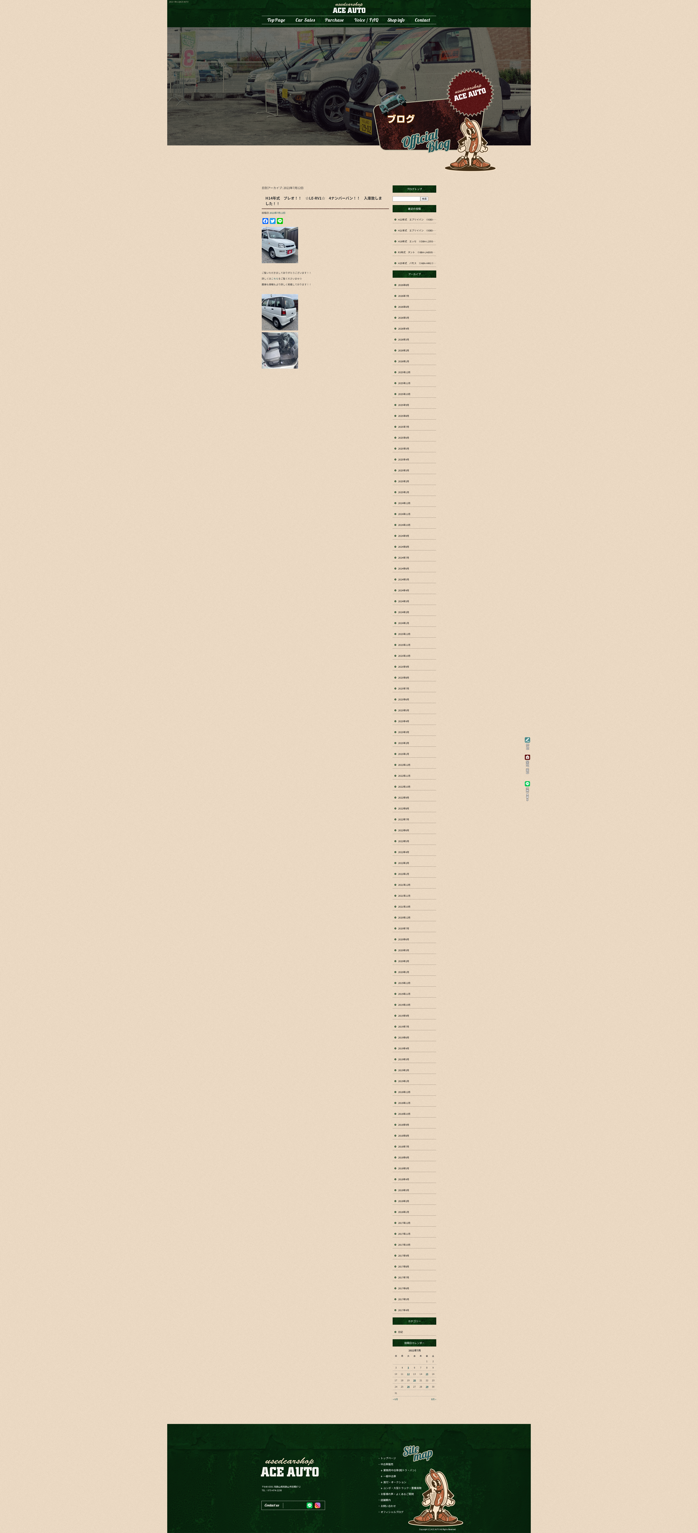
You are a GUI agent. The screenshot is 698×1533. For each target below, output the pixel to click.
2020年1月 (403, 972)
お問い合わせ (422, 20)
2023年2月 (403, 743)
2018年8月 (403, 1135)
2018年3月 (403, 1190)
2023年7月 (403, 688)
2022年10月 (404, 786)
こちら (274, 278)
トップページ (276, 20)
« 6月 (395, 1399)
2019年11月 (404, 994)
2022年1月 (403, 874)
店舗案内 (396, 20)
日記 (400, 1332)
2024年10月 (404, 525)
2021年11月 (404, 895)
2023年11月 (404, 645)
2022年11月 (404, 775)
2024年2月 (403, 612)
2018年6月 (403, 1157)
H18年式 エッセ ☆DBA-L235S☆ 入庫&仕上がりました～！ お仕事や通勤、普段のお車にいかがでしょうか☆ (417, 241)
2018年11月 (404, 1103)
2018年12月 (404, 1092)
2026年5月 (403, 317)
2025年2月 (403, 481)
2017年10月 (404, 1244)
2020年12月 (404, 917)
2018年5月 (403, 1168)
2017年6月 (403, 1288)
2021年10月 (404, 906)
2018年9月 (403, 1124)
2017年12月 (404, 1223)
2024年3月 (403, 601)
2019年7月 (403, 1026)
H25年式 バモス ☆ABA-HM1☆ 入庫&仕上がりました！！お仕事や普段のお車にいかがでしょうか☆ (417, 263)
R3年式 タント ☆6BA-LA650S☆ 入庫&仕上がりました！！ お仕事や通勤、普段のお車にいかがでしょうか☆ (417, 252)
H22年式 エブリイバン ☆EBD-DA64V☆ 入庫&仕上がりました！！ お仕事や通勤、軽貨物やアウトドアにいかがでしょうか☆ (417, 219)
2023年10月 (404, 655)
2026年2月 (403, 350)
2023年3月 (403, 732)
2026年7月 (403, 296)
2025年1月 (403, 492)
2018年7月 (403, 1146)
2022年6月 (403, 830)
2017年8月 (403, 1266)
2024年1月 (403, 623)
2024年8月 (403, 546)
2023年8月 (403, 677)
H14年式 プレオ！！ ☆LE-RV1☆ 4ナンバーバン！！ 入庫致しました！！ (323, 200)
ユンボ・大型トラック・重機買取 (334, 20)
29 (427, 1386)
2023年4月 (403, 721)
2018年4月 (403, 1179)
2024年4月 (403, 590)
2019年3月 (403, 1059)
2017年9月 (403, 1255)
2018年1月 (403, 1212)
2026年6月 (403, 306)
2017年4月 (403, 1310)
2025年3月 (403, 470)
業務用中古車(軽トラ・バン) (399, 1470)
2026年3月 (403, 339)
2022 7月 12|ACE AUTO (178, 1)
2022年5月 (403, 841)
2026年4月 (403, 328)
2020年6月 (403, 939)
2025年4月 (403, 459)
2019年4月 (403, 1048)
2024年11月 (404, 514)
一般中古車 (389, 1476)
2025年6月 (403, 437)
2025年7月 (403, 426)
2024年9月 (403, 535)
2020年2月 (403, 961)
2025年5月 (403, 448)
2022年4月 (403, 852)
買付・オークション (394, 1482)
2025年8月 (403, 416)
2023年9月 (403, 666)
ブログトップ (414, 189)
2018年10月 (404, 1113)
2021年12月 (404, 884)
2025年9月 (403, 405)
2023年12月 (404, 634)
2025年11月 (404, 383)
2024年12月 (404, 503)
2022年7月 (403, 819)
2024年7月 (403, 557)
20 (414, 1380)
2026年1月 (403, 361)
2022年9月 (403, 797)
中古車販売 (305, 20)
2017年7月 (403, 1277)
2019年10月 (404, 1004)
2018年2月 (403, 1201)
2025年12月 (404, 372)
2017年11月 (404, 1233)
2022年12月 (404, 764)
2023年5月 (403, 710)
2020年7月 (403, 928)
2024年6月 (403, 568)
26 (408, 1386)
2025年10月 (404, 394)
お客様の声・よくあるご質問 (366, 20)
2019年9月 (403, 1015)
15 (427, 1373)
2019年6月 (403, 1037)
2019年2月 (403, 1070)
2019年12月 (404, 983)
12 (408, 1373)
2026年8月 (403, 285)
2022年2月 (403, 863)
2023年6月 (403, 699)
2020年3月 (403, 950)
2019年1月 (403, 1081)
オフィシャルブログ (392, 1512)
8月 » (433, 1399)
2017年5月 (403, 1299)
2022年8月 (403, 808)
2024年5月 (403, 579)
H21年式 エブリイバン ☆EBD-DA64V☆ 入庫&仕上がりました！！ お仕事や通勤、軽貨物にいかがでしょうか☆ (417, 230)
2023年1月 (403, 754)
